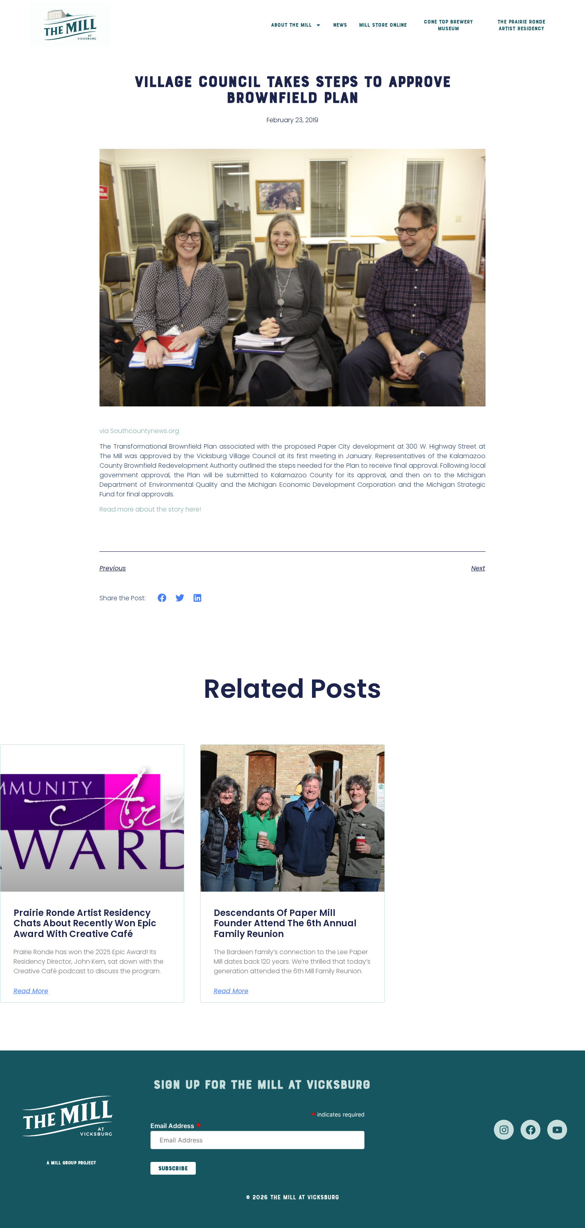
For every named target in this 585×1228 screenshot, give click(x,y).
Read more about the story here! (150, 509)
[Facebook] (530, 1130)
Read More (31, 991)
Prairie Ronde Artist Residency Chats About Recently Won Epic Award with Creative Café (85, 923)
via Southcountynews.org (139, 430)
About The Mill (291, 24)
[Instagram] (504, 1130)
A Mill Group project (71, 1163)
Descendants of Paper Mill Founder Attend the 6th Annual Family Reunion (285, 923)
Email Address (175, 1125)
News (340, 24)
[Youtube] (557, 1130)
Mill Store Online (383, 24)
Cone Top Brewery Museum (448, 25)
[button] (162, 597)
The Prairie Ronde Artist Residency (521, 25)
